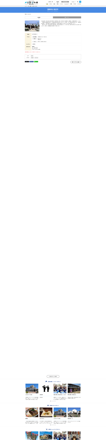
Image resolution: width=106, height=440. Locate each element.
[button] (25, 392)
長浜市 (32, 55)
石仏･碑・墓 (36, 57)
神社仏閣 (32, 57)
